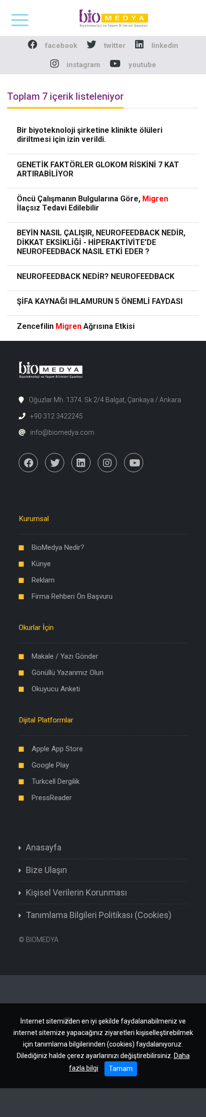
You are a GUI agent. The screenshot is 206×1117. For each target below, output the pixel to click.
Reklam (43, 580)
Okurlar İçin (36, 627)
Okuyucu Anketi (56, 689)
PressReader (52, 797)
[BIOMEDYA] (103, 17)
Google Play (50, 765)
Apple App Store (57, 749)
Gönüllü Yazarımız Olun (67, 672)
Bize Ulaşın (46, 870)
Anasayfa (43, 847)
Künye (41, 563)
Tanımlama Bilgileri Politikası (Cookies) (99, 915)
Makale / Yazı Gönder (65, 656)
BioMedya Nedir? (58, 547)
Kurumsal (34, 518)
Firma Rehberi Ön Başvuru (72, 596)
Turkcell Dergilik (56, 781)
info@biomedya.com (62, 432)
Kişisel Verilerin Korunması (76, 892)
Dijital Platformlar (46, 720)
